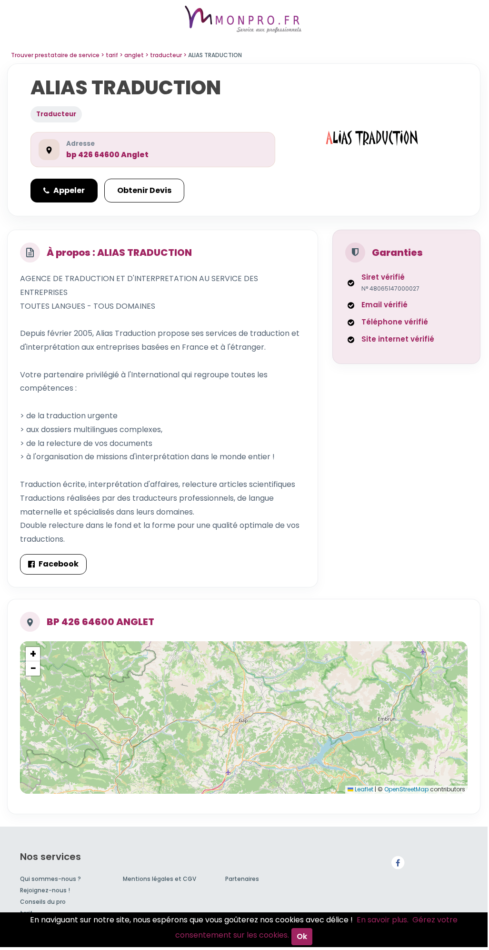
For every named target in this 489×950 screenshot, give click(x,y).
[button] (33, 654)
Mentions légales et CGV (159, 879)
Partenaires (242, 879)
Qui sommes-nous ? (50, 879)
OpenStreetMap (406, 789)
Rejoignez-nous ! (45, 890)
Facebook (59, 563)
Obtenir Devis (144, 190)
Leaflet (363, 789)
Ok (302, 936)
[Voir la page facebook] (397, 862)
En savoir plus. (383, 919)
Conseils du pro (43, 902)
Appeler (69, 190)
